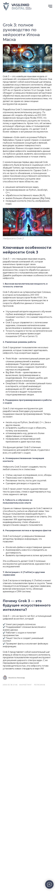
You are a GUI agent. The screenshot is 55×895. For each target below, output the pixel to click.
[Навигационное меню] (50, 6)
